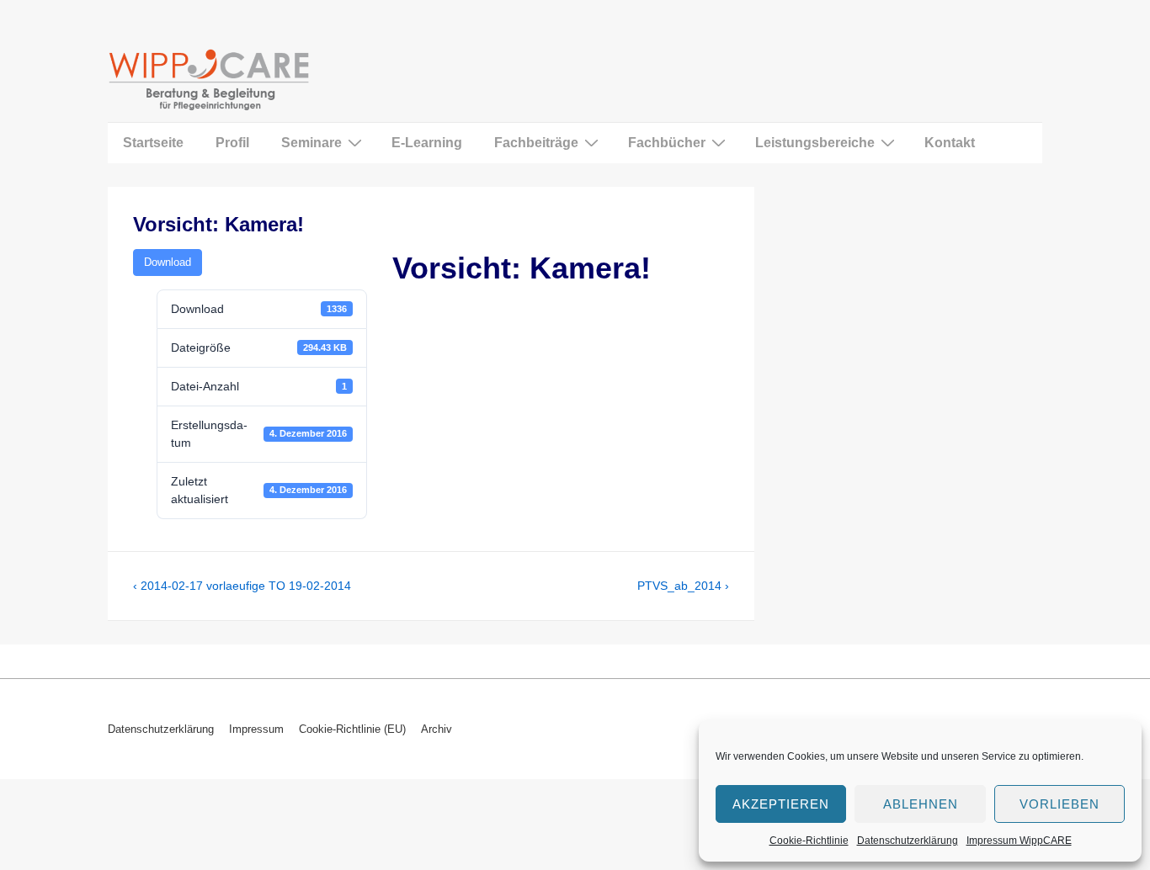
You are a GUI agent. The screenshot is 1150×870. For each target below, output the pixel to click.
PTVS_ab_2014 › (683, 585)
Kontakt (949, 142)
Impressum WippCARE (1019, 840)
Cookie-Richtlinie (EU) (352, 729)
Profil (232, 142)
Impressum (256, 729)
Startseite (153, 142)
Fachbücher (666, 142)
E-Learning (426, 142)
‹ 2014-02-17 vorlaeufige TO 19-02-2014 (242, 585)
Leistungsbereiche (815, 142)
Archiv (436, 729)
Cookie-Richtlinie (809, 840)
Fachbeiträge (536, 142)
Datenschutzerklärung (907, 840)
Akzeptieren (780, 804)
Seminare (311, 142)
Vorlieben (1059, 804)
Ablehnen (920, 804)
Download (167, 262)
